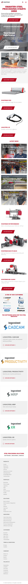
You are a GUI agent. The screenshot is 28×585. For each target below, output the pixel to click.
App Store (5, 536)
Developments (6, 473)
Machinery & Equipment (9, 522)
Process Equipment (8, 524)
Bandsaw (5, 482)
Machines (5, 466)
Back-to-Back (6, 501)
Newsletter (6, 565)
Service (5, 469)
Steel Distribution (7, 519)
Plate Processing (7, 520)
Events (5, 557)
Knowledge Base (7, 474)
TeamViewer (6, 539)
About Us (5, 554)
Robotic (5, 494)
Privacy (5, 545)
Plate (4, 489)
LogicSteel (5, 467)
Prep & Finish (6, 491)
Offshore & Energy (7, 525)
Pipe (4, 487)
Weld (4, 510)
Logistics (5, 486)
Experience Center (7, 471)
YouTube (5, 568)
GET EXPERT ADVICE (14, 20)
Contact (5, 559)
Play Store (5, 537)
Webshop (5, 534)
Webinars (5, 573)
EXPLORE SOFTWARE (8, 135)
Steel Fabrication (7, 517)
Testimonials (6, 476)
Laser (4, 504)
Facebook (5, 570)
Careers (5, 555)
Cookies (5, 547)
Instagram (5, 572)
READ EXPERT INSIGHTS (9, 79)
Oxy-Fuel (5, 508)
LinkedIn (5, 567)
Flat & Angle (6, 484)
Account (5, 532)
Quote (4, 464)
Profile (4, 492)
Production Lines (7, 511)
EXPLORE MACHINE (7, 108)
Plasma (5, 506)
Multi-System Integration (9, 503)
